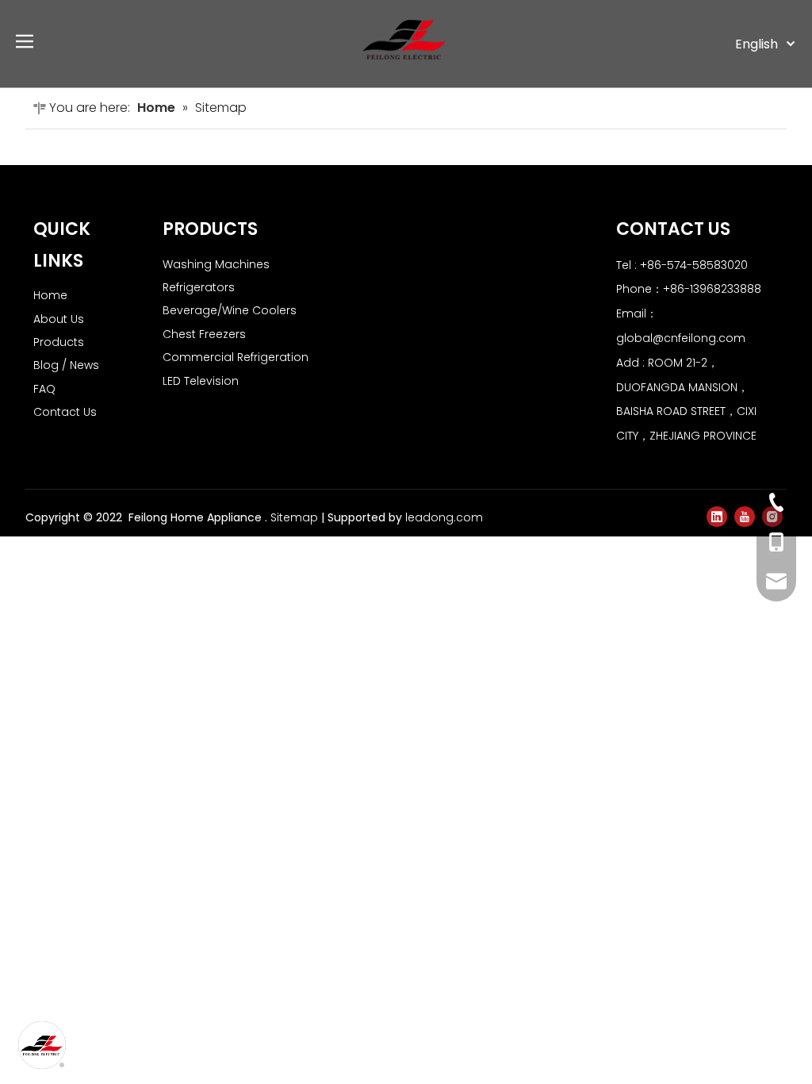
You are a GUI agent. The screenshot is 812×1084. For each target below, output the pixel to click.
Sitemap (294, 517)
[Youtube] (744, 516)
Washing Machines (216, 264)
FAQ (44, 389)
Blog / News (66, 365)
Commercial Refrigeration (235, 357)
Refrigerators (199, 287)
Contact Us (65, 412)
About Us (58, 319)
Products (58, 342)
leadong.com (444, 517)
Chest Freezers (204, 334)
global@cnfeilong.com (680, 338)
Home (50, 295)
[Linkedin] (717, 516)
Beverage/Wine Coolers (230, 310)
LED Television (201, 381)
